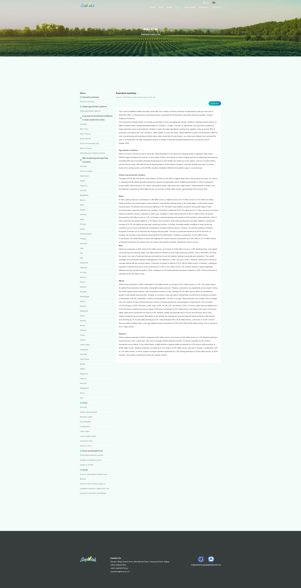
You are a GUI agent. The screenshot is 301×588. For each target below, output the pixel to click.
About (160, 7)
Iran (81, 253)
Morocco (83, 277)
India (81, 248)
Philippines (84, 311)
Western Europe (86, 148)
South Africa (84, 359)
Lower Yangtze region (88, 436)
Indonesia (83, 243)
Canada (82, 210)
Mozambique (84, 296)
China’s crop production (88, 412)
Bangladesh (84, 195)
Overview (83, 124)
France (82, 229)
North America (85, 134)
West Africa (84, 129)
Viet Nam (83, 354)
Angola (82, 181)
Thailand (83, 330)
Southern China (85, 446)
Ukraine (83, 340)
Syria (81, 398)
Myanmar (83, 287)
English (218, 3)
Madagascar (84, 388)
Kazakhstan (84, 263)
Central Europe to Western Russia (92, 153)
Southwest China (86, 441)
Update (169, 7)
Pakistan (83, 306)
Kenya (82, 393)
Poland (82, 316)
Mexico (82, 282)
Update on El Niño (86, 465)
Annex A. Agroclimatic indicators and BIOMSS (93, 476)
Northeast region (86, 417)
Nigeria (82, 301)
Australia (83, 190)
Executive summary (87, 101)
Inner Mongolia (85, 422)
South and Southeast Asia (89, 143)
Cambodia (83, 267)
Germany (83, 214)
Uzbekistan (84, 349)
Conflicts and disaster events (90, 460)
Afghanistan (84, 176)
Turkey (82, 335)
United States (85, 345)
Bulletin (178, 7)
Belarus (82, 200)
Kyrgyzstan (84, 374)
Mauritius (83, 383)
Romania (83, 321)
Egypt (82, 219)
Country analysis (86, 171)
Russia (82, 325)
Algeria (82, 369)
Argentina (83, 185)
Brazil (82, 205)
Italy (81, 258)
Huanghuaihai (85, 426)
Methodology (190, 7)
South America (85, 139)
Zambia (82, 364)
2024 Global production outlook (91, 455)
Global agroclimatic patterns (90, 111)
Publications (204, 7)
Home (152, 7)
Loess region (84, 431)
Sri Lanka (83, 272)
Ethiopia (83, 224)
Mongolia (83, 292)
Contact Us (216, 7)
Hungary (83, 239)
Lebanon (83, 378)
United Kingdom (86, 234)
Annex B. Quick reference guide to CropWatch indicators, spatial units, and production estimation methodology (94, 488)
